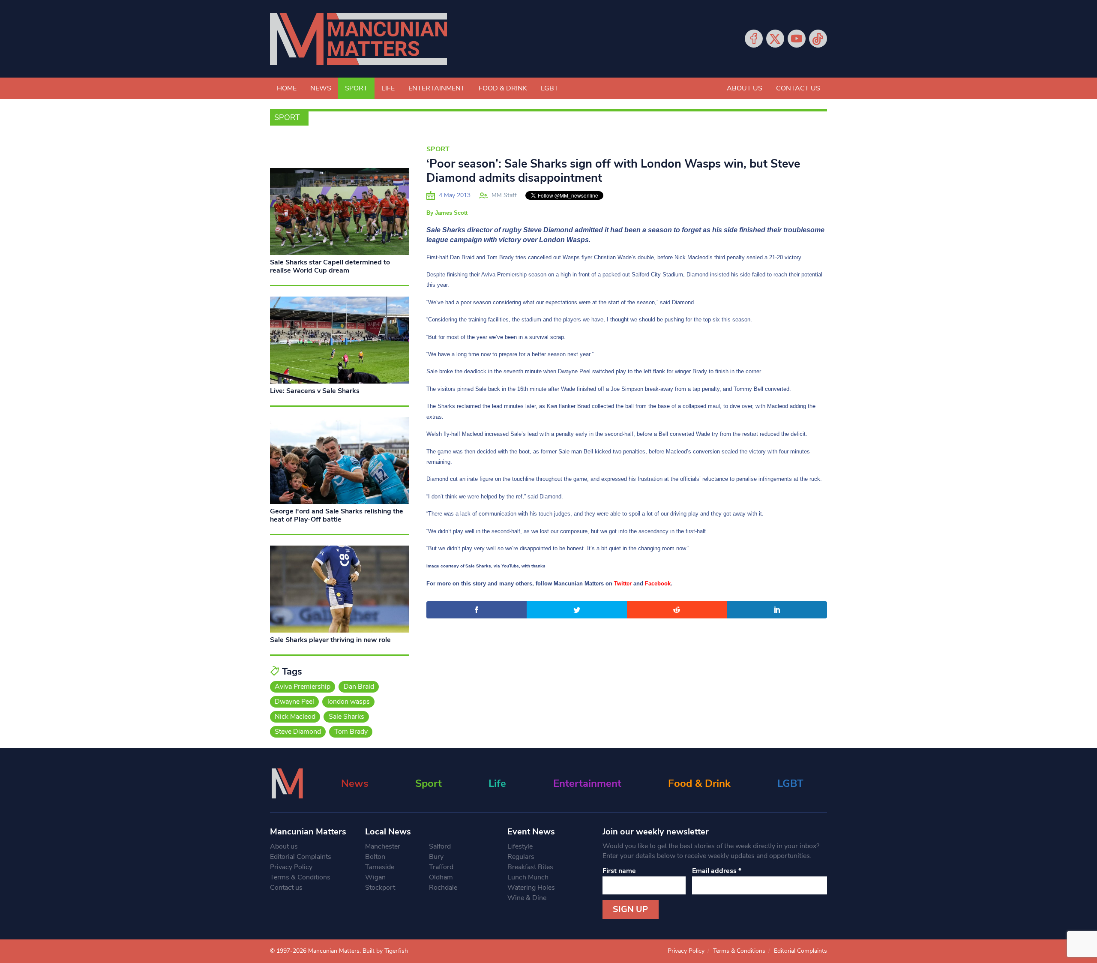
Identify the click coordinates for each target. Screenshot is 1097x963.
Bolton (375, 856)
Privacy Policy (291, 867)
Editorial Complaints (300, 856)
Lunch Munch (527, 877)
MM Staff (504, 195)
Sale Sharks (346, 716)
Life (388, 88)
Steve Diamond (298, 731)
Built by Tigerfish (385, 951)
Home (287, 88)
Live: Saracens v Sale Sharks (315, 391)
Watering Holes (531, 887)
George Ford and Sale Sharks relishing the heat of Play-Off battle (336, 515)
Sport (356, 88)
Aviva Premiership (302, 686)
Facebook (754, 39)
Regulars (520, 856)
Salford (440, 846)
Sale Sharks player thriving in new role (330, 640)
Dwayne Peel (294, 701)
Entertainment (436, 88)
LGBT (549, 88)
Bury (436, 856)
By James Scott (447, 213)
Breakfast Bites (530, 867)
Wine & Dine (526, 898)
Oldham (441, 877)
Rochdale (443, 887)
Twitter (775, 39)
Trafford (441, 867)
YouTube (797, 39)
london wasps (348, 701)
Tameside (379, 867)
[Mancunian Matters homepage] (358, 39)
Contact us (798, 88)
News (320, 88)
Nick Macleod (295, 716)
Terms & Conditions (300, 877)
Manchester (382, 846)
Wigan (375, 877)
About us (744, 88)
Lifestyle (520, 846)
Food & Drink (503, 88)
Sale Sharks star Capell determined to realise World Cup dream (330, 266)
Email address (716, 870)
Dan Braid (359, 686)
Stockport (380, 887)
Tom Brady (351, 731)
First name (619, 870)
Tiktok (818, 39)
